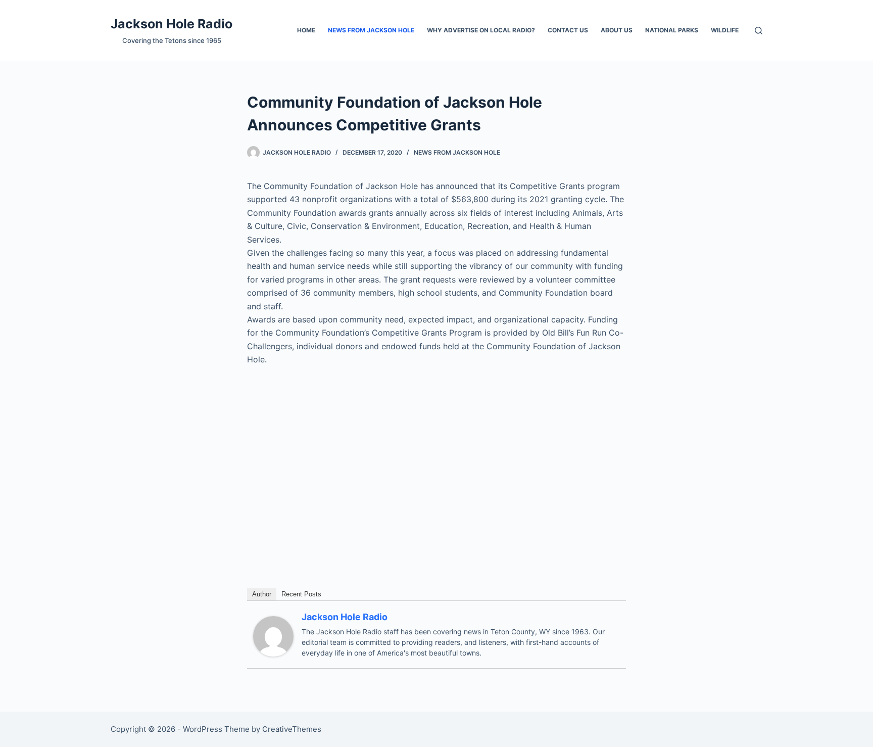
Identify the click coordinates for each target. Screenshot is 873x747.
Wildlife (725, 30)
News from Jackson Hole (371, 30)
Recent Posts (301, 594)
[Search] (758, 30)
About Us (617, 30)
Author (261, 594)
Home (306, 30)
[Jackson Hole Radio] (273, 635)
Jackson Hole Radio (171, 23)
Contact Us (568, 30)
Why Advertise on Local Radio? (481, 30)
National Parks (671, 30)
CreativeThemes (291, 729)
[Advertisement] (436, 450)
